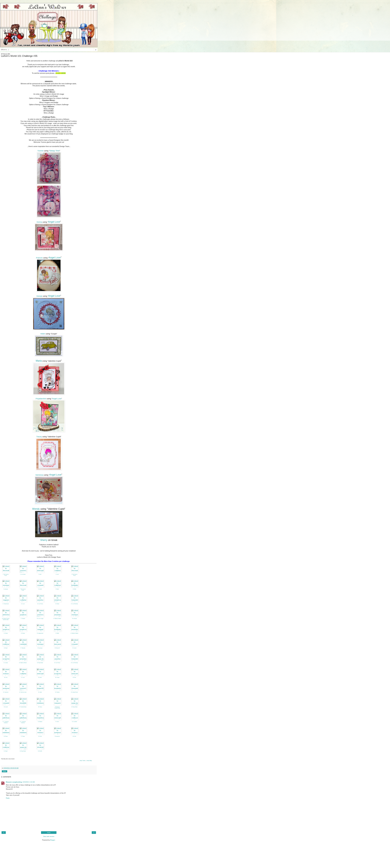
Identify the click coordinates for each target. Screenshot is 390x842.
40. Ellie (74, 677)
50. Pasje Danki (74, 706)
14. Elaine (57, 603)
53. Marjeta (40, 721)
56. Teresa (6, 736)
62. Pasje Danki (23, 751)
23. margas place (40, 633)
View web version (48, 836)
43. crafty (40, 692)
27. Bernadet (22, 648)
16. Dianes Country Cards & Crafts (6, 619)
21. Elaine (6, 633)
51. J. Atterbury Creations (6, 722)
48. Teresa (40, 706)
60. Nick (74, 736)
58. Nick (40, 736)
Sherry (43, 540)
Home (48, 832)
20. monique (74, 618)
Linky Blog (89, 760)
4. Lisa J (57, 574)
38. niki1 (40, 677)
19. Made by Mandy (57, 618)
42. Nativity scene (22, 692)
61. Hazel (6, 751)
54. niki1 (57, 721)
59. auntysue (57, 736)
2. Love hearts (23, 574)
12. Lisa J (23, 603)
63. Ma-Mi (40, 751)
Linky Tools (82, 760)
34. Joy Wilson (57, 662)
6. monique (6, 589)
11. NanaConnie (6, 603)
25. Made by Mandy (74, 633)
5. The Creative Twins (74, 575)
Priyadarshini (41, 399)
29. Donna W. (57, 648)
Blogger (52, 840)
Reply (8, 798)
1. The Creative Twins (6, 575)
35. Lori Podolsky (74, 662)
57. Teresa (23, 736)
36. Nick (5, 677)
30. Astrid (74, 648)
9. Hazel (57, 589)
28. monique (40, 648)
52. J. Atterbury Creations (23, 722)
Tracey (39, 437)
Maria (39, 360)
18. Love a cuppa (40, 618)
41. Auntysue (5, 692)
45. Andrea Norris (74, 692)
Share (4, 771)
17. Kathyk (23, 618)
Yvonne (40, 151)
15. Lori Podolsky (74, 603)
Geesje (39, 296)
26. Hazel (6, 648)
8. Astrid (40, 589)
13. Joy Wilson (40, 603)
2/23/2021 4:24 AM (29, 782)
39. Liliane (57, 677)
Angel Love (54, 221)
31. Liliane (6, 662)
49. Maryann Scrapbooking (57, 707)
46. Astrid (6, 706)
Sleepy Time (54, 151)
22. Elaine (23, 633)
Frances (39, 258)
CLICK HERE (61, 73)
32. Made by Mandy (23, 662)
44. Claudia (57, 692)
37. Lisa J (23, 677)
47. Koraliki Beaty (23, 706)
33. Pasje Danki (40, 662)
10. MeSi (74, 589)
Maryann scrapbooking (14, 782)
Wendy (36, 508)
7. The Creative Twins (23, 590)
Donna (39, 222)
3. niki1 (40, 574)
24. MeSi (57, 633)
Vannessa (39, 475)
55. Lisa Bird (74, 721)
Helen (42, 334)
